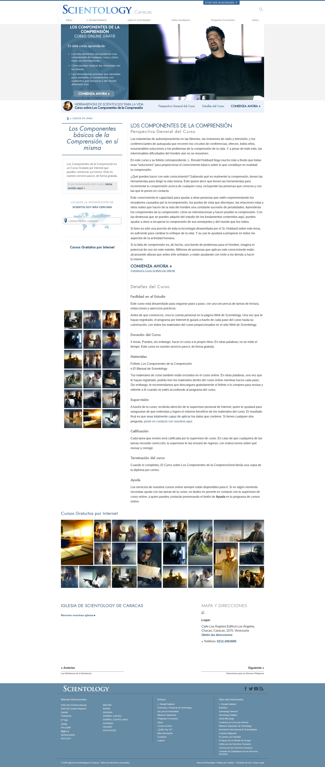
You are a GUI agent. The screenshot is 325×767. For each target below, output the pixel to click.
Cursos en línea (164, 726)
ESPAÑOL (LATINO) (112, 716)
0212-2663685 (226, 641)
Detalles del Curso (213, 106)
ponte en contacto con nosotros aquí (168, 421)
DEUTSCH (66, 738)
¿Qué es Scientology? (139, 20)
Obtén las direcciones (216, 634)
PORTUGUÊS (109, 730)
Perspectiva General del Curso (176, 106)
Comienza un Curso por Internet (233, 722)
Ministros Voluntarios (166, 715)
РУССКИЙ (66, 728)
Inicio (69, 20)
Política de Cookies (225, 763)
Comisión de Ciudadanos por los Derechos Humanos (238, 752)
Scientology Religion (228, 715)
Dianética (223, 708)
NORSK (106, 708)
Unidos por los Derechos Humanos (235, 744)
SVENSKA (107, 712)
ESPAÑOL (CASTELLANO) (115, 719)
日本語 (64, 724)
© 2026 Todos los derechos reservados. (95, 763)
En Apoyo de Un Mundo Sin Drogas (235, 740)
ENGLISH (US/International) (74, 705)
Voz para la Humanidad (167, 711)
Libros (255, 20)
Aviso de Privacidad (206, 763)
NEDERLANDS (68, 735)
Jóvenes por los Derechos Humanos (236, 748)
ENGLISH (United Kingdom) (73, 708)
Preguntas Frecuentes (223, 20)
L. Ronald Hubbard (96, 20)
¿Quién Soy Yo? (164, 729)
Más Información (165, 733)
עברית (64, 719)
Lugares (161, 740)
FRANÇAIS (66, 716)
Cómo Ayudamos (181, 20)
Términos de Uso (244, 763)
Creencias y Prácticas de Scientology (174, 708)
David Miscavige (226, 718)
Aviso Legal (259, 763)
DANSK (64, 712)
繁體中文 (65, 731)
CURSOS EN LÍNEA (82, 118)
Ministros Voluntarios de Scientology (235, 726)
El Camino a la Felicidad (230, 737)
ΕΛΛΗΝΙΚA (108, 723)
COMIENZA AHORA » (94, 93)
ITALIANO (107, 727)
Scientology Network (228, 711)
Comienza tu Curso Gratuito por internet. (153, 270)
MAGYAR (107, 705)
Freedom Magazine (228, 733)
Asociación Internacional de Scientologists (238, 729)
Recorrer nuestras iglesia (78, 615)
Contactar (161, 737)
